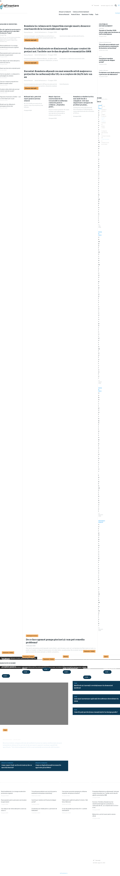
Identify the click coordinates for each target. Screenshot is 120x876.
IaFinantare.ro (63, 873)
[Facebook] (119, 5)
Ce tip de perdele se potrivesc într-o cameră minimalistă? (99, 574)
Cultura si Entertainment (105, 42)
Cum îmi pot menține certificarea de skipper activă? (107, 60)
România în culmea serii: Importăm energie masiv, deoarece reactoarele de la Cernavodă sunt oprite (57, 27)
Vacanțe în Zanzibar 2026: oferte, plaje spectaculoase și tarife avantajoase (109, 32)
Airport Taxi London (103, 119)
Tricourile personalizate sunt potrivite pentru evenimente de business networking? (109, 46)
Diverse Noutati (28, 32)
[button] (116, 5)
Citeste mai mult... (31, 40)
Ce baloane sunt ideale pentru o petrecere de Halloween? (109, 73)
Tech (5, 730)
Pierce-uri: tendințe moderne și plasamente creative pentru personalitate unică (9, 664)
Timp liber (101, 28)
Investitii (4, 783)
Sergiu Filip (3, 35)
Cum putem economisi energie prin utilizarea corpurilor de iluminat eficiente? (99, 307)
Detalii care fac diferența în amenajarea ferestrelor (7, 105)
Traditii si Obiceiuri (103, 70)
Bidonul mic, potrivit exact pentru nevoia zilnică (32, 98)
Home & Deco (100, 233)
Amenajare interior (101, 521)
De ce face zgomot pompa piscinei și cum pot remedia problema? (55, 641)
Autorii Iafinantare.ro (41, 32)
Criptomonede (105, 139)
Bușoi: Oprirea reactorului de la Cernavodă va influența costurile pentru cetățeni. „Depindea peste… (58, 101)
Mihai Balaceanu (7, 739)
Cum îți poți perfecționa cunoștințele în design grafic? (96, 712)
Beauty (66, 656)
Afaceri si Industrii (7, 763)
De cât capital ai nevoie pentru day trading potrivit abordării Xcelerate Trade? (10, 31)
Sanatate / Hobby (8, 652)
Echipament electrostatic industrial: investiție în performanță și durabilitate (30, 735)
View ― (26, 672)
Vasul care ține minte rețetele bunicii (10, 68)
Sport (100, 56)
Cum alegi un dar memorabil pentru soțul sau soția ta (10, 61)
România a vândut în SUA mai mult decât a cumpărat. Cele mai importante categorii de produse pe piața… (83, 100)
